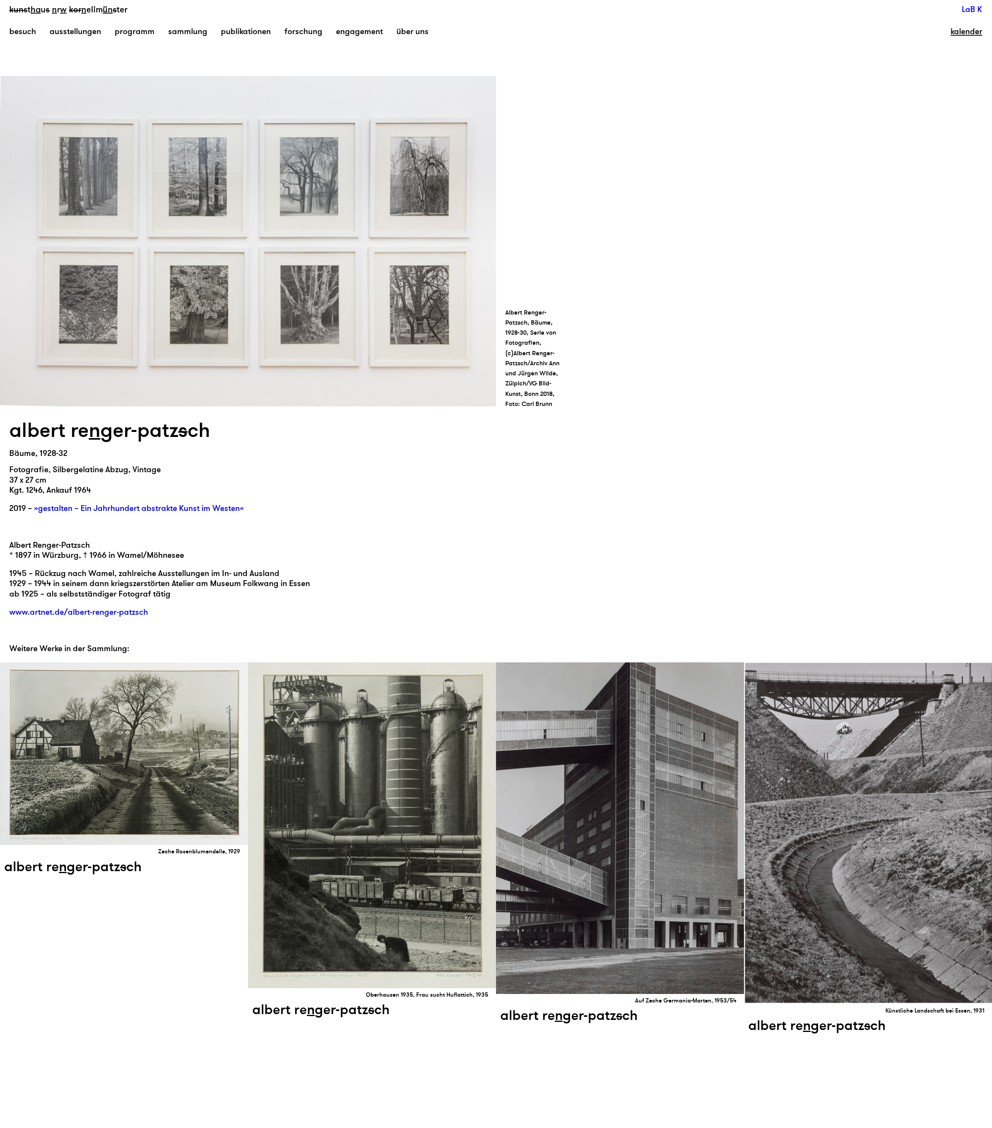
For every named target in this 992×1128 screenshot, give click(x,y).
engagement (359, 31)
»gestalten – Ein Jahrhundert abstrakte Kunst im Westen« (139, 508)
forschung (303, 31)
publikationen (246, 31)
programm (135, 31)
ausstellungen (75, 31)
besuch (22, 31)
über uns (412, 31)
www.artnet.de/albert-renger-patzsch (78, 612)
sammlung (187, 31)
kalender (966, 32)
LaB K (972, 9)
